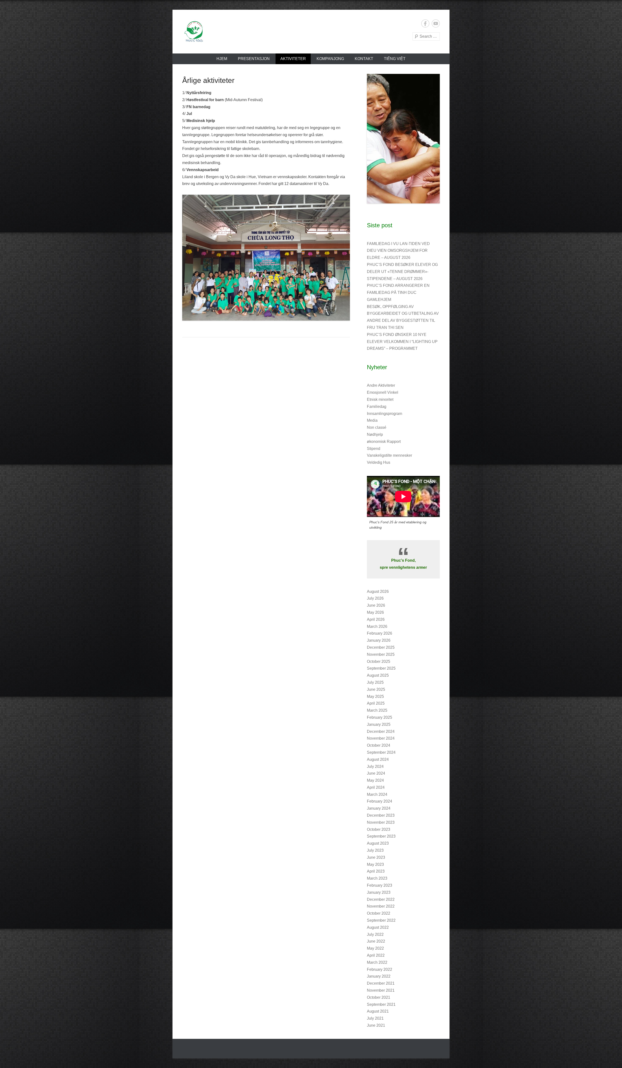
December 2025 (381, 647)
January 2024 (378, 808)
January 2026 (378, 640)
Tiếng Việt (395, 59)
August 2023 (378, 843)
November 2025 (381, 654)
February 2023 (379, 885)
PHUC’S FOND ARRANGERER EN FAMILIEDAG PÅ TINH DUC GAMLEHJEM (398, 292)
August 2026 (378, 591)
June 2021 (376, 1025)
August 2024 (378, 759)
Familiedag (376, 406)
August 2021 (378, 1011)
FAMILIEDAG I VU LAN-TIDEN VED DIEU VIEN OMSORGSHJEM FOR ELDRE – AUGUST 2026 (398, 251)
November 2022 (381, 906)
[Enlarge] (433, 80)
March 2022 (377, 962)
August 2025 (378, 675)
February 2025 (379, 717)
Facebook (425, 23)
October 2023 (378, 829)
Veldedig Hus (378, 462)
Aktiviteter (293, 59)
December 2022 (381, 899)
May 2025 (375, 696)
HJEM (221, 59)
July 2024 (375, 766)
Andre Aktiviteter (381, 385)
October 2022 (378, 913)
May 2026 (375, 612)
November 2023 (381, 822)
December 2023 (381, 815)
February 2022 (379, 969)
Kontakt (364, 59)
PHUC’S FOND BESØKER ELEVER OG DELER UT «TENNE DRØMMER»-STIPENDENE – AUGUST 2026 (402, 272)
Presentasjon (254, 59)
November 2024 (381, 738)
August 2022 (378, 927)
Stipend (373, 448)
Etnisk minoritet (380, 399)
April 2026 (376, 619)
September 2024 (381, 752)
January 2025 (378, 724)
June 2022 (376, 941)
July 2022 (375, 934)
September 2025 (381, 668)
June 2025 (376, 689)
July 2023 (375, 850)
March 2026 (377, 626)
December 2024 (381, 731)
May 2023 (375, 864)
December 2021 (381, 983)
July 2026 (375, 598)
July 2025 (375, 682)
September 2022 (381, 920)
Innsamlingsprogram (384, 413)
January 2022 (378, 976)
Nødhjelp (375, 434)
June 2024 (376, 773)
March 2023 (377, 878)
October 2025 (378, 661)
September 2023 (381, 836)
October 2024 (378, 745)
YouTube (436, 23)
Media (372, 420)
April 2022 (376, 955)
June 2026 (376, 605)
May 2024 (375, 780)
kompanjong (330, 59)
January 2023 (378, 892)
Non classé (376, 427)
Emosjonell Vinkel (382, 392)
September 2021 (381, 1004)
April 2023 (376, 871)
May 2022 (375, 948)
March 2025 (377, 710)
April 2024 (376, 787)
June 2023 (376, 857)
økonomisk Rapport (384, 441)
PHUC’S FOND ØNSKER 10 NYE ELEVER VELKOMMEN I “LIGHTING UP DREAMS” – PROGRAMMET (402, 342)
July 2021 (375, 1018)
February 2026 (379, 633)
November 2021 (381, 990)
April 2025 (376, 703)
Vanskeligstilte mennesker (389, 455)
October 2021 (378, 997)
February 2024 (379, 801)
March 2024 (377, 794)
